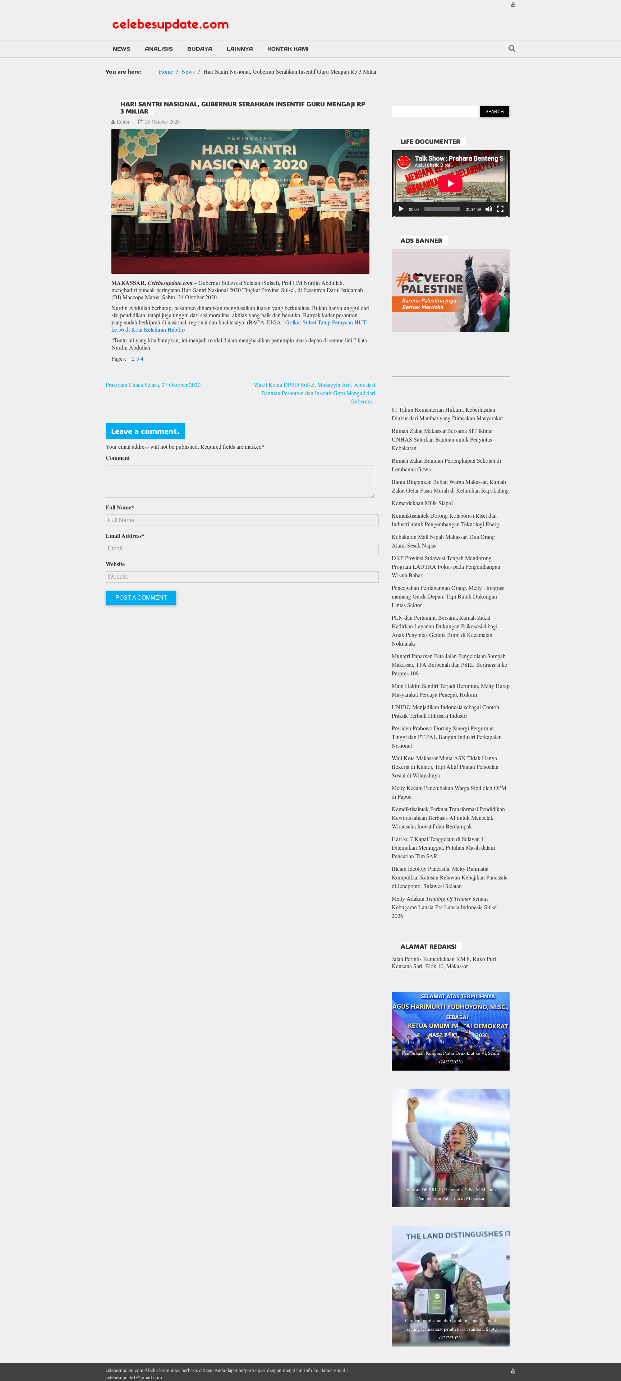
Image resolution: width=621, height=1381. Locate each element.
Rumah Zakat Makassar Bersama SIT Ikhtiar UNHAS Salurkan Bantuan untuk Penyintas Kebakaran (442, 439)
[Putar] (401, 209)
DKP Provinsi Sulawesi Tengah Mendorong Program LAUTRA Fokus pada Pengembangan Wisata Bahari (446, 566)
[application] (451, 183)
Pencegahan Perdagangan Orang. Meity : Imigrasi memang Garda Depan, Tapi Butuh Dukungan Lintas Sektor (448, 596)
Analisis (159, 49)
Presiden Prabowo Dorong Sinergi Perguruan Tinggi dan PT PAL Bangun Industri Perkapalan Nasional (447, 736)
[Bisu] (488, 209)
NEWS (121, 49)
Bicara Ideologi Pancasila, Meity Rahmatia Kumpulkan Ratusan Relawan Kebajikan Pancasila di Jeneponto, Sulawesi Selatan (449, 877)
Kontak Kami (288, 49)
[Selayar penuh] (500, 209)
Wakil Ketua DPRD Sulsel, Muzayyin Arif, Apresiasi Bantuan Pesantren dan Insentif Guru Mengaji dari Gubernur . (314, 393)
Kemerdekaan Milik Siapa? (423, 503)
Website (115, 564)
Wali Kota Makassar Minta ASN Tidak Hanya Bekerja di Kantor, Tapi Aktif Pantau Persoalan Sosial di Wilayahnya (445, 766)
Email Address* (125, 536)
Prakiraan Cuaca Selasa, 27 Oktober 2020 (153, 384)
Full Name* (120, 507)
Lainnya (240, 49)
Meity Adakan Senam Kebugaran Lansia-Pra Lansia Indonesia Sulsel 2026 (445, 907)
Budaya (199, 49)
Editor (123, 121)
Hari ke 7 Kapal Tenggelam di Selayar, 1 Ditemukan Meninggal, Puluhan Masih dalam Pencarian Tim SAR (443, 847)
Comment (118, 458)
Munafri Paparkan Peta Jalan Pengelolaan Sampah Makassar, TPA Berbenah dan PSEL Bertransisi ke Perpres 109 (449, 664)
